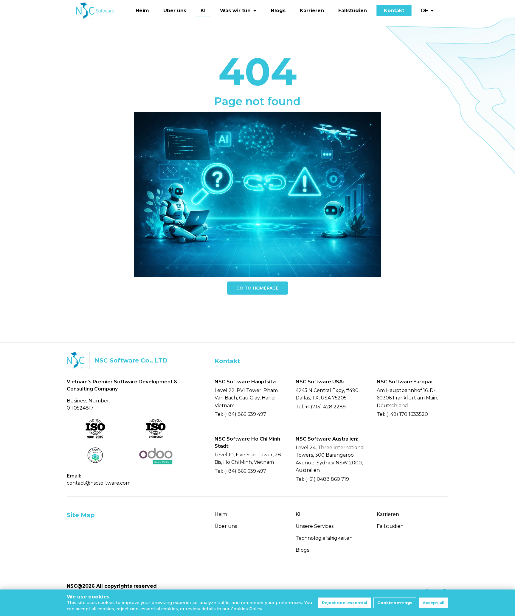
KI (203, 10)
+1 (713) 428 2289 (325, 407)
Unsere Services (314, 526)
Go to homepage (257, 288)
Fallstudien (352, 10)
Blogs (278, 10)
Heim (142, 10)
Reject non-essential (344, 602)
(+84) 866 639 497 (245, 414)
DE (424, 10)
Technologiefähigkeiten (324, 538)
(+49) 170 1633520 (407, 414)
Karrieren (312, 10)
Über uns (174, 10)
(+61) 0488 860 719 (327, 479)
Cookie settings (394, 602)
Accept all (433, 602)
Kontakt (394, 10)
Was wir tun (235, 10)
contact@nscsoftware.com (99, 483)
